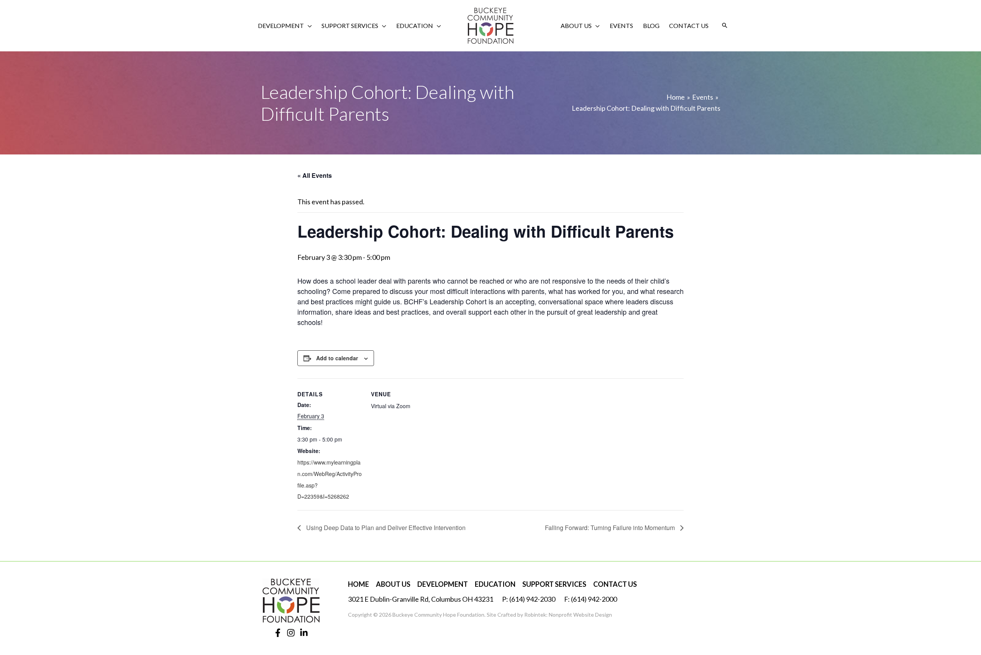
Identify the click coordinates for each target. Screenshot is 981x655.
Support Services (554, 584)
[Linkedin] (304, 633)
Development (442, 584)
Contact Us (615, 584)
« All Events (314, 175)
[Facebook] (278, 633)
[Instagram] (291, 633)
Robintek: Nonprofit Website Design (568, 614)
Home (358, 584)
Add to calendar (337, 358)
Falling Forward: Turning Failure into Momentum (610, 527)
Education (495, 584)
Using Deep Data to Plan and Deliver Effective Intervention (385, 527)
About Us (393, 584)
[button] (308, 25)
